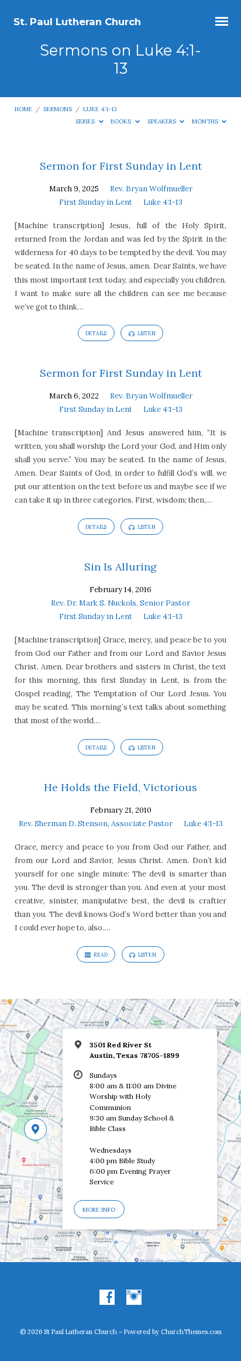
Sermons (57, 109)
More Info (98, 1210)
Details (95, 333)
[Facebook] (107, 1297)
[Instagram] (134, 1297)
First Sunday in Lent (95, 202)
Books (122, 121)
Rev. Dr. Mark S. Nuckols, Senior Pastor (120, 603)
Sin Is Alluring (120, 566)
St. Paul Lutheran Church (77, 22)
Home (23, 109)
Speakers (162, 121)
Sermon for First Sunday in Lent (121, 166)
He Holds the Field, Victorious (120, 787)
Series (86, 121)
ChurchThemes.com (191, 1332)
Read (100, 954)
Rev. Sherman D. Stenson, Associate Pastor (96, 824)
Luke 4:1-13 (99, 109)
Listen (146, 333)
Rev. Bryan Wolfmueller (151, 189)
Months (206, 121)
